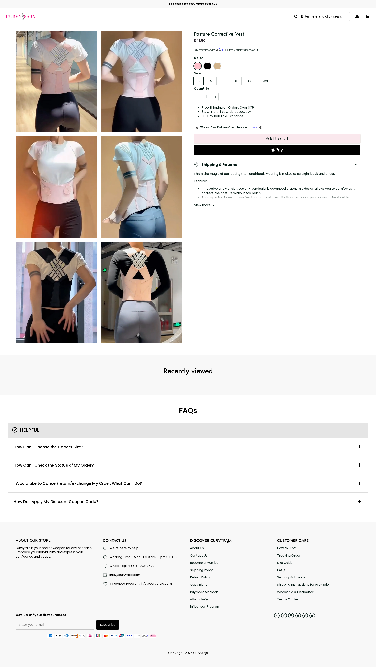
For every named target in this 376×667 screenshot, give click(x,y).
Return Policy (200, 577)
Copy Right (198, 585)
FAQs (281, 570)
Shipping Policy (201, 570)
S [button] (199, 81)
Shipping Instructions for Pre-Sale (303, 585)
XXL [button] (250, 81)
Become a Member (205, 563)
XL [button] (236, 81)
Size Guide (285, 563)
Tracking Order (289, 555)
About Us (197, 548)
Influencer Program (205, 606)
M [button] (211, 81)
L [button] (223, 81)
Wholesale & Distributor (295, 592)
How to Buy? (286, 548)
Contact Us (198, 555)
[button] (197, 66)
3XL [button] (265, 81)
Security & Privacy (291, 577)
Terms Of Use (287, 599)
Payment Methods (204, 592)
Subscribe (107, 624)
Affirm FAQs (199, 599)
